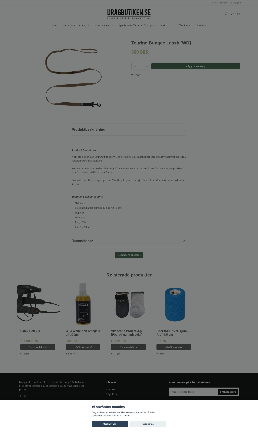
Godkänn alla (109, 424)
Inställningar (148, 424)
